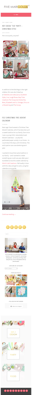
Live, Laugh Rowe (12, 97)
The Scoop (17, 105)
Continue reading (9, 214)
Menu (17, 14)
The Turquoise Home (16, 100)
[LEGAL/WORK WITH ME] (24, 391)
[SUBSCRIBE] (21, 391)
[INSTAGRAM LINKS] (27, 391)
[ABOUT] (10, 391)
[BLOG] (8, 391)
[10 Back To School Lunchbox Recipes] (21, 280)
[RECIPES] (18, 391)
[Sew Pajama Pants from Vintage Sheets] (10, 280)
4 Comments (4, 124)
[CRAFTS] (16, 391)
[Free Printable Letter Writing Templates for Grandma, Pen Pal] (21, 292)
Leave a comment (5, 32)
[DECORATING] (13, 391)
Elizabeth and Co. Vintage (14, 102)
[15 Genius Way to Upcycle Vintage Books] (10, 292)
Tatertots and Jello (10, 95)
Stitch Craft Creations (9, 163)
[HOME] (5, 391)
